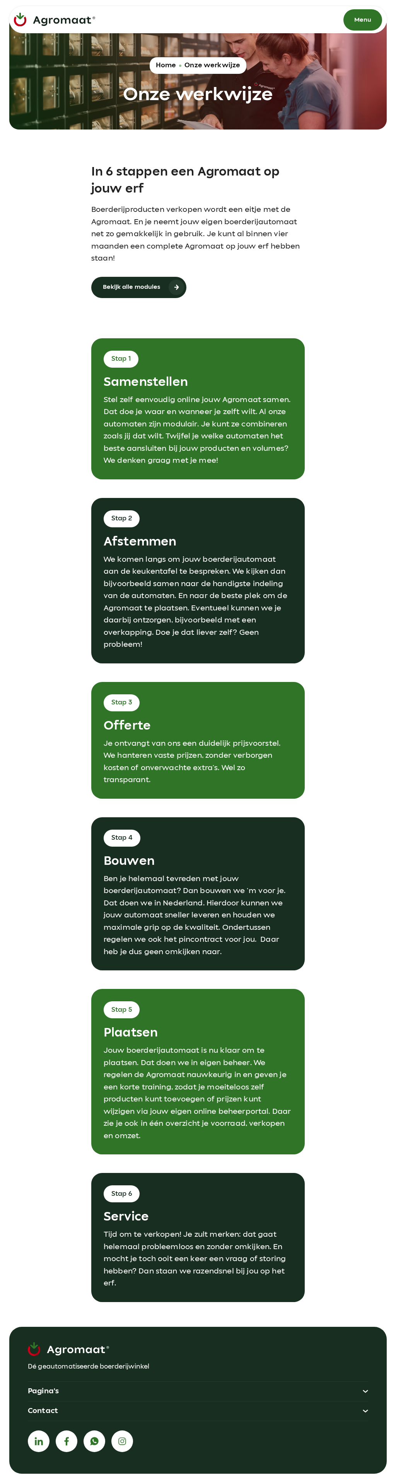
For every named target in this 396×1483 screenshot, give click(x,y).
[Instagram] (122, 1441)
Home (166, 65)
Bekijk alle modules (131, 287)
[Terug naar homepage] (54, 19)
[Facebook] (66, 1441)
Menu (362, 20)
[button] (198, 1391)
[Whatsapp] (94, 1441)
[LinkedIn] (39, 1441)
